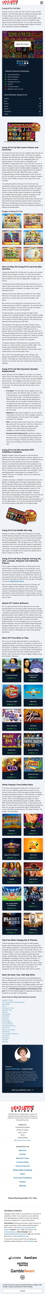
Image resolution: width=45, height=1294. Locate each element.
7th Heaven (5, 1035)
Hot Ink (33, 830)
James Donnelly (12, 1069)
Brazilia (12, 879)
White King (33, 929)
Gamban (31, 1241)
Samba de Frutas (33, 774)
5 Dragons (5, 1018)
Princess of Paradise (8, 1030)
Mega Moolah (6, 1014)
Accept (22, 1291)
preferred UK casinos (17, 581)
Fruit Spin (5, 1039)
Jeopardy (5, 1041)
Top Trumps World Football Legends (13, 1002)
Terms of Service (22, 1166)
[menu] (41, 3)
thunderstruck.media (23, 1140)
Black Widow (6, 1004)
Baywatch (12, 830)
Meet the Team (22, 1158)
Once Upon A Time (8, 1008)
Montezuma (5, 1037)
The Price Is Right (11, 701)
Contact (22, 1182)
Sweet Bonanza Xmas (8, 1026)
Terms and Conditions (22, 1178)
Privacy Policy (23, 1162)
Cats (11, 774)
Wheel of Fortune (7, 1000)
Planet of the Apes (12, 929)
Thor (33, 903)
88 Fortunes (6, 1020)
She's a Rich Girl (12, 726)
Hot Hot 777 (6, 1028)
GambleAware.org (22, 1236)
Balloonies (33, 701)
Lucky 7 (4, 1006)
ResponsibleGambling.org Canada (15, 1234)
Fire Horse (33, 726)
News (22, 1174)
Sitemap (22, 1186)
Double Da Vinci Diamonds (33, 676)
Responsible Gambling (22, 1170)
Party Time (33, 855)
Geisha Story (6, 1031)
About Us (22, 1150)
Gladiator (5, 1012)
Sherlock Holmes (33, 750)
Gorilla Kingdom (7, 1022)
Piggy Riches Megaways (11, 855)
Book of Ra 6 (33, 879)
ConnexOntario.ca (10, 1232)
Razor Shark (6, 1016)
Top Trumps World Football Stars (12, 904)
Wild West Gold (7, 1010)
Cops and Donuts (7, 1024)
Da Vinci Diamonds (12, 675)
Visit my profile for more (22, 1090)
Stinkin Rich (11, 750)
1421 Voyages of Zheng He (10, 1033)
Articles (22, 1154)
